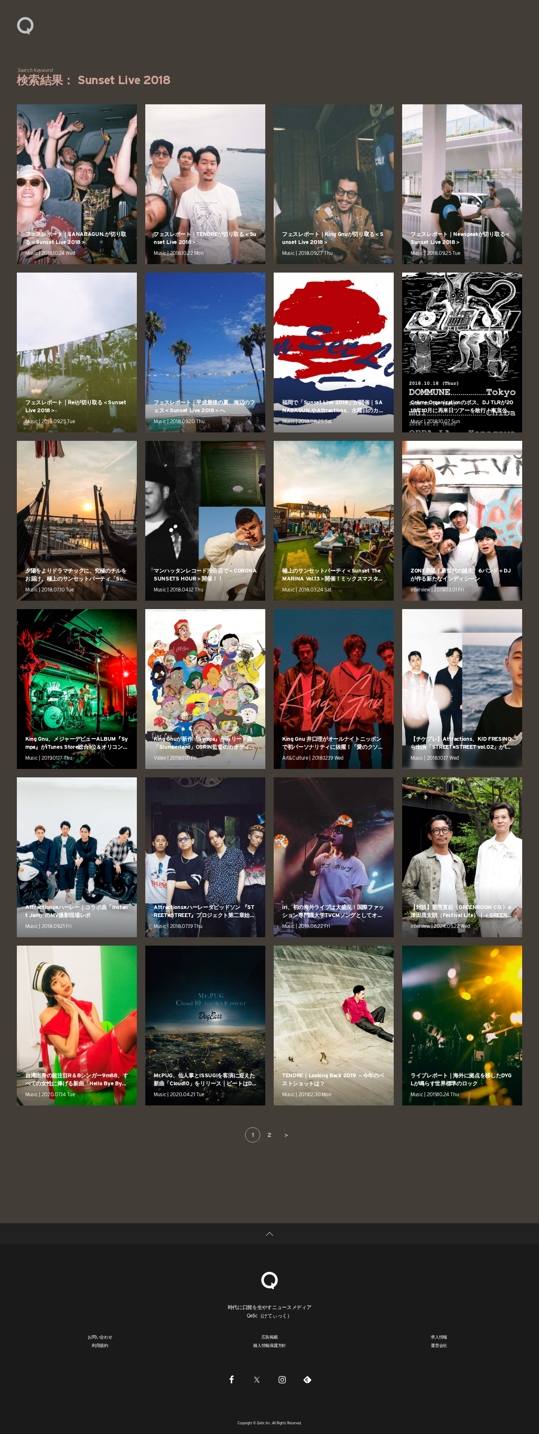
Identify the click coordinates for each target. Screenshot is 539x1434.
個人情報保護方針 (269, 1345)
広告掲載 (269, 1336)
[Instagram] (282, 1379)
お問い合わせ (100, 1336)
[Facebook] (231, 1379)
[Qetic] (25, 25)
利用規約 (100, 1345)
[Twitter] (257, 1379)
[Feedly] (307, 1379)
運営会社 (439, 1345)
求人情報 (439, 1336)
